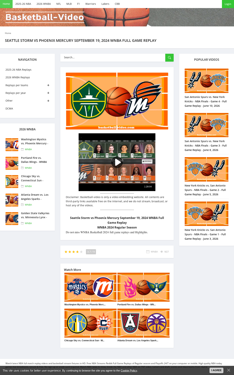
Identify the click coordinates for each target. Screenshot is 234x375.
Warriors (90, 4)
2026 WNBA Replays (17, 77)
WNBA (28, 149)
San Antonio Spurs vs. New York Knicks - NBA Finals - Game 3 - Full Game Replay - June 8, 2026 (206, 145)
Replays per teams (16, 85)
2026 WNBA (44, 4)
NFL (58, 4)
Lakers (105, 4)
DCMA (9, 108)
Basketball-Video (44, 17)
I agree (216, 370)
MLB (69, 4)
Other (9, 100)
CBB (117, 4)
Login (228, 4)
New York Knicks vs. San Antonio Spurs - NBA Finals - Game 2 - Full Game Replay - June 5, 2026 (205, 190)
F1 (78, 4)
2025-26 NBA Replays (18, 69)
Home (6, 4)
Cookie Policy (129, 370)
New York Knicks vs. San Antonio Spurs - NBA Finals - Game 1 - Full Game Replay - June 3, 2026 (205, 234)
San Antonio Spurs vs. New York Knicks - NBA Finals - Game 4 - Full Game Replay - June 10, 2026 (206, 101)
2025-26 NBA (23, 4)
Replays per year (15, 93)
